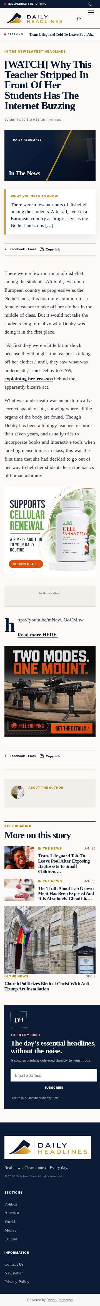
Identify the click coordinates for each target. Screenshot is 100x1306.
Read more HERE (38, 634)
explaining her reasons (28, 378)
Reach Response (60, 1300)
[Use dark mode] (90, 4)
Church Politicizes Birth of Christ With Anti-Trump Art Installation (47, 986)
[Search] (78, 18)
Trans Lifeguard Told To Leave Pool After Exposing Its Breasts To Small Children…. (62, 34)
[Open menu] (91, 18)
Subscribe (54, 1087)
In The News (16, 51)
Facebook (17, 249)
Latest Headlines (47, 51)
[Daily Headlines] (33, 18)
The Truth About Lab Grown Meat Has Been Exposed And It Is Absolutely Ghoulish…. (66, 893)
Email (32, 249)
